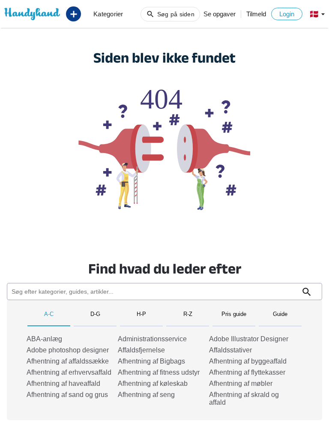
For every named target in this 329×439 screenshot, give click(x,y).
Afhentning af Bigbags (151, 361)
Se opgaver (219, 14)
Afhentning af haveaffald (63, 383)
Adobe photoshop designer (68, 350)
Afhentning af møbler (240, 383)
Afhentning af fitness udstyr (159, 372)
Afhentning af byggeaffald (248, 361)
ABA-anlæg (44, 339)
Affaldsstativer (230, 350)
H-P (141, 314)
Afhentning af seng (146, 394)
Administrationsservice (152, 339)
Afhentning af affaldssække (68, 361)
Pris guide (233, 314)
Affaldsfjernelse (141, 350)
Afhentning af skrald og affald (244, 398)
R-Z (187, 314)
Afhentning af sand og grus (67, 394)
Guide (280, 314)
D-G (95, 314)
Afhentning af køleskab (153, 383)
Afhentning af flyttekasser (247, 372)
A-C (49, 314)
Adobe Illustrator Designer (248, 339)
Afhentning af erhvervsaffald (69, 372)
